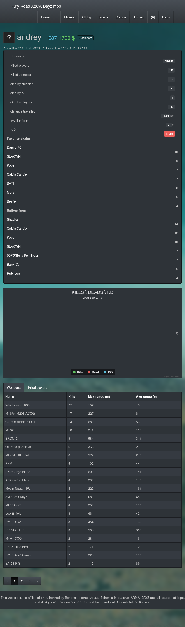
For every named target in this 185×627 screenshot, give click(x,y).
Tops (102, 17)
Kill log (86, 17)
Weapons (14, 387)
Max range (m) (99, 396)
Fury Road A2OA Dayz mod (36, 6)
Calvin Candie (17, 174)
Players (69, 17)
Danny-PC (14, 147)
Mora (10, 192)
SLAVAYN (14, 156)
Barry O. (13, 264)
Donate (121, 17)
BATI (10, 183)
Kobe (10, 165)
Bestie (11, 201)
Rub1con (13, 273)
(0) (153, 17)
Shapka (12, 219)
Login (166, 17)
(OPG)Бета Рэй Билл (22, 255)
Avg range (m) (147, 396)
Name (9, 396)
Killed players (37, 387)
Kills (71, 396)
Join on (138, 17)
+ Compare (85, 38)
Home (45, 17)
